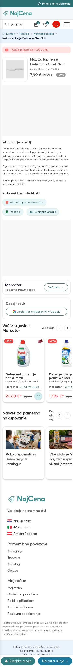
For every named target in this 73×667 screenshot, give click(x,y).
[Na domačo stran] (26, 499)
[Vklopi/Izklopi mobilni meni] (67, 24)
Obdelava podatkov (22, 594)
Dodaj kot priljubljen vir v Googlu (38, 311)
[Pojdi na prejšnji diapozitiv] (59, 328)
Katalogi (13, 564)
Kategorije (11, 24)
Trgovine (13, 557)
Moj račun (14, 588)
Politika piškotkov (20, 601)
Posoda (24, 33)
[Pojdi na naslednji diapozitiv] (67, 328)
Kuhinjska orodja (44, 33)
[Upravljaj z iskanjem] (56, 24)
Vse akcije (48, 328)
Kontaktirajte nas (20, 607)
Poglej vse (51, 415)
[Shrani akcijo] (38, 396)
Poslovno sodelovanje (23, 614)
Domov (10, 33)
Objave (12, 570)
